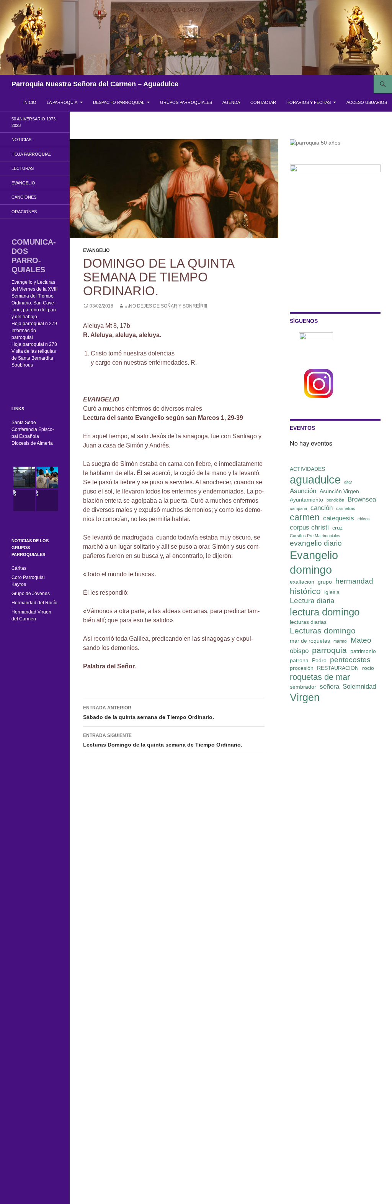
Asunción (303, 491)
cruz (337, 528)
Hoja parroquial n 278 (34, 344)
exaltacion (302, 582)
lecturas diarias (308, 622)
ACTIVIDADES (307, 469)
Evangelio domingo (314, 562)
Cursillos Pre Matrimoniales (315, 535)
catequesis (338, 518)
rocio (368, 668)
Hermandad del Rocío (34, 602)
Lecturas (22, 168)
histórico (305, 591)
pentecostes (350, 660)
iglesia (332, 592)
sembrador (303, 687)
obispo (299, 651)
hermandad (354, 581)
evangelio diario (316, 543)
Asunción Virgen (339, 491)
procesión (302, 668)
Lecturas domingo (323, 630)
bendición (335, 500)
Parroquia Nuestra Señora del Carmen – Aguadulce (94, 84)
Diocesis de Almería (32, 443)
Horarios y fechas (308, 102)
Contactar (263, 102)
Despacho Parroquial (118, 102)
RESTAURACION (338, 668)
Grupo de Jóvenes (30, 593)
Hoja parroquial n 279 (34, 323)
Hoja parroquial (31, 154)
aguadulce (315, 479)
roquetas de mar (320, 677)
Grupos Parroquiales (186, 102)
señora (329, 686)
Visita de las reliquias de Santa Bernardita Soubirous (33, 358)
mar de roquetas (310, 641)
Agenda (231, 102)
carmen (305, 517)
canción (321, 508)
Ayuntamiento (306, 500)
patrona (299, 660)
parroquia (329, 650)
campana (298, 508)
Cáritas (18, 568)
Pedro (319, 660)
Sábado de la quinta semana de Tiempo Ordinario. (148, 712)
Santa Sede (23, 422)
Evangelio (96, 250)
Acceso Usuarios (366, 102)
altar (348, 482)
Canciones (23, 197)
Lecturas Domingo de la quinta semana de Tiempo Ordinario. (163, 740)
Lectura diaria (312, 601)
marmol (340, 641)
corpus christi (309, 527)
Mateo (361, 640)
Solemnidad (359, 686)
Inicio (29, 102)
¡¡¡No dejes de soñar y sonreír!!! (165, 306)
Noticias (21, 139)
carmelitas (345, 508)
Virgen (305, 697)
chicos (364, 518)
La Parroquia (62, 102)
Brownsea (362, 499)
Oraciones (24, 211)
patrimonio (363, 651)
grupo (325, 582)
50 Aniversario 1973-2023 (34, 122)
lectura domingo (324, 612)
